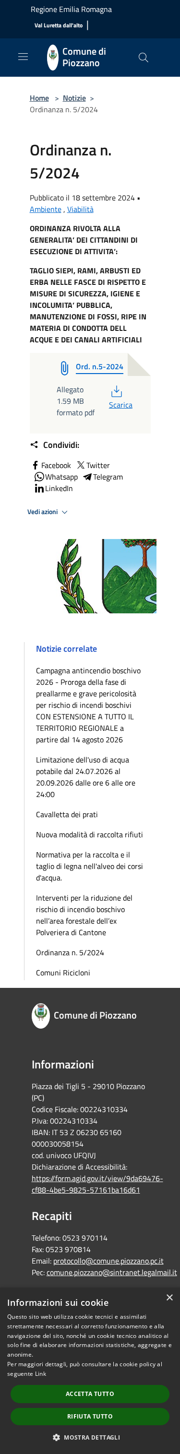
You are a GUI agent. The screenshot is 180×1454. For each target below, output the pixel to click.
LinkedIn (59, 488)
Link (40, 1374)
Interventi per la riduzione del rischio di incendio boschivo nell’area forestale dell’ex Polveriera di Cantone (84, 915)
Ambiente (45, 209)
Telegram (108, 476)
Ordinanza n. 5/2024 (70, 952)
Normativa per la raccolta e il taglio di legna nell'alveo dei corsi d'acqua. (89, 866)
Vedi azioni (43, 511)
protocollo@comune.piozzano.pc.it (108, 1260)
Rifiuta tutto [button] (90, 1416)
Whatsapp (61, 476)
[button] (90, 1437)
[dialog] (90, 1371)
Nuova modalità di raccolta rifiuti (89, 834)
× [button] (169, 1298)
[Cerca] (143, 57)
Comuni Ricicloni (63, 972)
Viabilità (80, 209)
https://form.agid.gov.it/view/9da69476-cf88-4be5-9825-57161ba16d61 (97, 1184)
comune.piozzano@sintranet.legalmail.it (112, 1272)
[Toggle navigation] (23, 56)
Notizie (74, 98)
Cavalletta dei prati (67, 814)
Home (39, 98)
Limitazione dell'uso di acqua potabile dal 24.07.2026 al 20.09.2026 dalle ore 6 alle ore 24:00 (85, 777)
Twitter (98, 465)
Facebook (56, 465)
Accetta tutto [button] (90, 1394)
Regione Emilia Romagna (71, 9)
